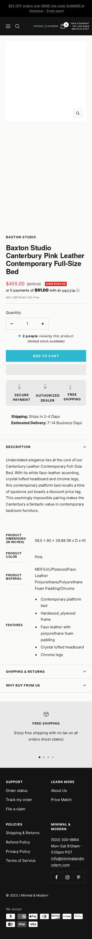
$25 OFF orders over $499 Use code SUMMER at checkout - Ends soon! (46, 8)
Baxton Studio (21, 237)
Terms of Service (21, 860)
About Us (59, 790)
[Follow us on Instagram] (67, 877)
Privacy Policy (18, 851)
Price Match (61, 799)
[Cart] (62, 26)
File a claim (15, 809)
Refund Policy (18, 842)
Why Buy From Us (23, 685)
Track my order (19, 799)
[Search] (17, 26)
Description (18, 447)
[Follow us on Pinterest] (78, 877)
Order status (16, 790)
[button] (46, 290)
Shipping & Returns (25, 671)
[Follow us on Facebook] (56, 877)
